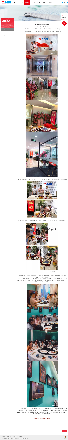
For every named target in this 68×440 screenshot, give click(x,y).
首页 (3, 25)
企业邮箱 (20, 436)
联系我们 (51, 2)
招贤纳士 (45, 2)
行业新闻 (5, 32)
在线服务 (39, 2)
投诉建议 (14, 436)
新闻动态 (27, 2)
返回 (64, 430)
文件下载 (9, 436)
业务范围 (33, 2)
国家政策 (5, 35)
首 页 (15, 2)
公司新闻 (5, 29)
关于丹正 (21, 2)
